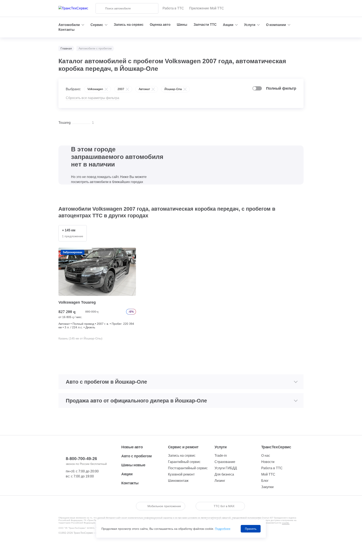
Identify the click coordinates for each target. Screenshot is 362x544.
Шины (182, 24)
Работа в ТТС (173, 8)
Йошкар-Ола (173, 89)
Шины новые (133, 465)
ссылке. (286, 523)
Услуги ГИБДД (226, 468)
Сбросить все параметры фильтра (92, 98)
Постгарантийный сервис (188, 468)
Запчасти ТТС (205, 24)
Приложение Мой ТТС (206, 8)
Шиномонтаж (178, 480)
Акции (126, 474)
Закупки (267, 487)
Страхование (225, 462)
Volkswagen (95, 89)
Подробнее (222, 528)
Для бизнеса (224, 474)
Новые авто (132, 447)
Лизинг (220, 480)
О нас (265, 455)
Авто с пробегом (136, 456)
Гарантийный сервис (184, 462)
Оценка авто (160, 24)
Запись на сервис (129, 24)
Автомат (144, 89)
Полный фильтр (281, 88)
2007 (121, 89)
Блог (265, 480)
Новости (267, 462)
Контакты (66, 29)
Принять (250, 528)
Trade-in (221, 455)
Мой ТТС (268, 474)
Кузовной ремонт (181, 474)
